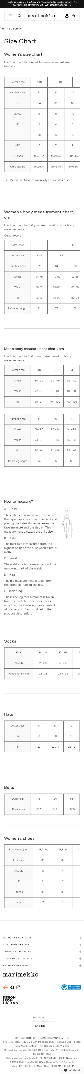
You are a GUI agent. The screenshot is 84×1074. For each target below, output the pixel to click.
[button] (10, 15)
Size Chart (15, 28)
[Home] (3, 28)
